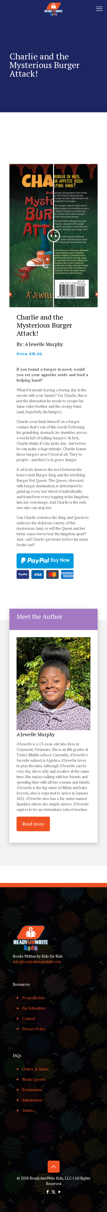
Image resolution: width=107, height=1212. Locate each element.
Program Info (33, 997)
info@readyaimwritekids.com (37, 961)
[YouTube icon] (59, 1191)
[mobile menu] (99, 8)
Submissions (32, 1100)
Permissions (32, 1089)
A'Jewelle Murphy (44, 344)
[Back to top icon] (54, 1167)
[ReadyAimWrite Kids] (53, 8)
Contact (28, 1018)
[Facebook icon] (47, 1191)
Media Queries (34, 1079)
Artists (27, 1110)
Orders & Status (35, 1069)
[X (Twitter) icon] (53, 1191)
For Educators (33, 1008)
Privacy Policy (34, 1028)
